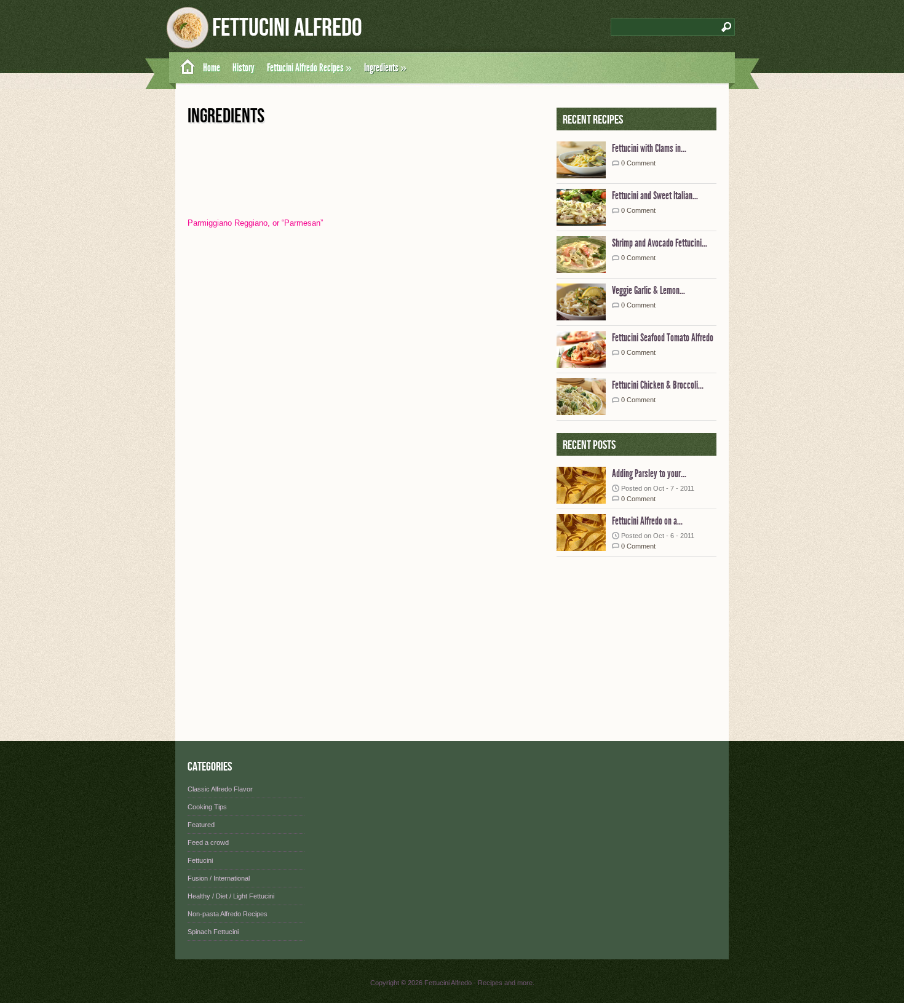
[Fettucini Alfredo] (183, 67)
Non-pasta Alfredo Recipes (228, 914)
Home (211, 67)
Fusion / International (219, 878)
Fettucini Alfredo (287, 28)
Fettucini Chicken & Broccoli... (658, 385)
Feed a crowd (208, 842)
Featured (201, 824)
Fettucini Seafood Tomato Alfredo (662, 337)
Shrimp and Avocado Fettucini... (659, 243)
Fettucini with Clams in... (649, 148)
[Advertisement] (633, 646)
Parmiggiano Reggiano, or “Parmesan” (255, 223)
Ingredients (385, 67)
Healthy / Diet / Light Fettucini (231, 896)
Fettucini (200, 860)
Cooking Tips (207, 807)
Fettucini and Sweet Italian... (655, 195)
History (243, 67)
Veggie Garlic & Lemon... (648, 290)
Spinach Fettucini (213, 931)
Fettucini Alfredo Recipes (309, 67)
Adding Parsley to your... (649, 473)
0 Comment (638, 163)
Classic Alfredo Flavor (220, 789)
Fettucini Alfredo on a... (647, 521)
